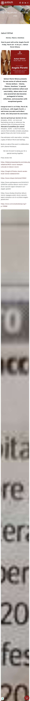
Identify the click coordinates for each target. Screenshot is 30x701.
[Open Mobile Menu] (27, 2)
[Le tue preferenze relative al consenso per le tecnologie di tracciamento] (2, 698)
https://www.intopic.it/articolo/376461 (13, 178)
